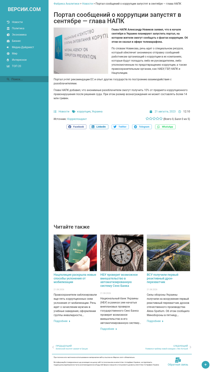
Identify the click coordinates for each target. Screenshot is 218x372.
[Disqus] (122, 178)
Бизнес (16, 41)
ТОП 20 (16, 66)
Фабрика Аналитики (66, 3)
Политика (18, 28)
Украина (97, 111)
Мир (14, 53)
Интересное (19, 59)
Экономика (19, 34)
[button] (76, 127)
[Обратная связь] (178, 360)
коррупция (84, 111)
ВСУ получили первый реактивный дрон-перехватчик (162, 278)
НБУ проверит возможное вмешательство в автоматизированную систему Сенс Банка (119, 280)
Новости (17, 22)
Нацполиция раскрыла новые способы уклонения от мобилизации (75, 278)
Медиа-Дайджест (23, 47)
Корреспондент (77, 119)
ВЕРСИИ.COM (24, 9)
